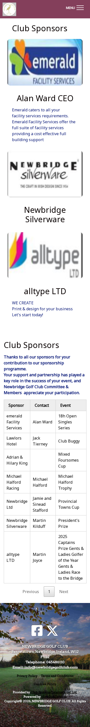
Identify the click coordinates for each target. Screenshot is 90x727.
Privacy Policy (27, 676)
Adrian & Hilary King (17, 460)
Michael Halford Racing (14, 482)
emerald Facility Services (14, 422)
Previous (30, 591)
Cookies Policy (45, 684)
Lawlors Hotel (14, 441)
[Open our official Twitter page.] (52, 631)
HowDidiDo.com (54, 696)
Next (63, 591)
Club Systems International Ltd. (54, 692)
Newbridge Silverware (17, 523)
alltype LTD (13, 557)
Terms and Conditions (57, 676)
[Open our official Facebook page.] (37, 631)
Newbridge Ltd (17, 504)
